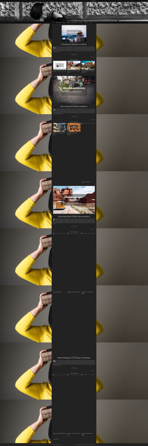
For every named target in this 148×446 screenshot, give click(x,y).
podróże (72, 356)
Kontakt (90, 22)
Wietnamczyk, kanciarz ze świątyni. (74, 44)
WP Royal (59, 444)
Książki (64, 22)
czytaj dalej (74, 54)
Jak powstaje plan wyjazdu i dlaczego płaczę (74, 216)
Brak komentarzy (93, 57)
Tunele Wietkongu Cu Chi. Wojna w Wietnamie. (74, 358)
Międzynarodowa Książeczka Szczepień (59, 70)
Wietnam (75, 356)
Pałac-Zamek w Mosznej (57, 291)
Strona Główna (58, 22)
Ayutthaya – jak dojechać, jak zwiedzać (73, 291)
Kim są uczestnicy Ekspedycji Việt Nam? (59, 433)
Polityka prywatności (78, 444)
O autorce (86, 22)
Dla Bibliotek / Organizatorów (71, 22)
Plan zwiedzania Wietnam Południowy (74, 106)
